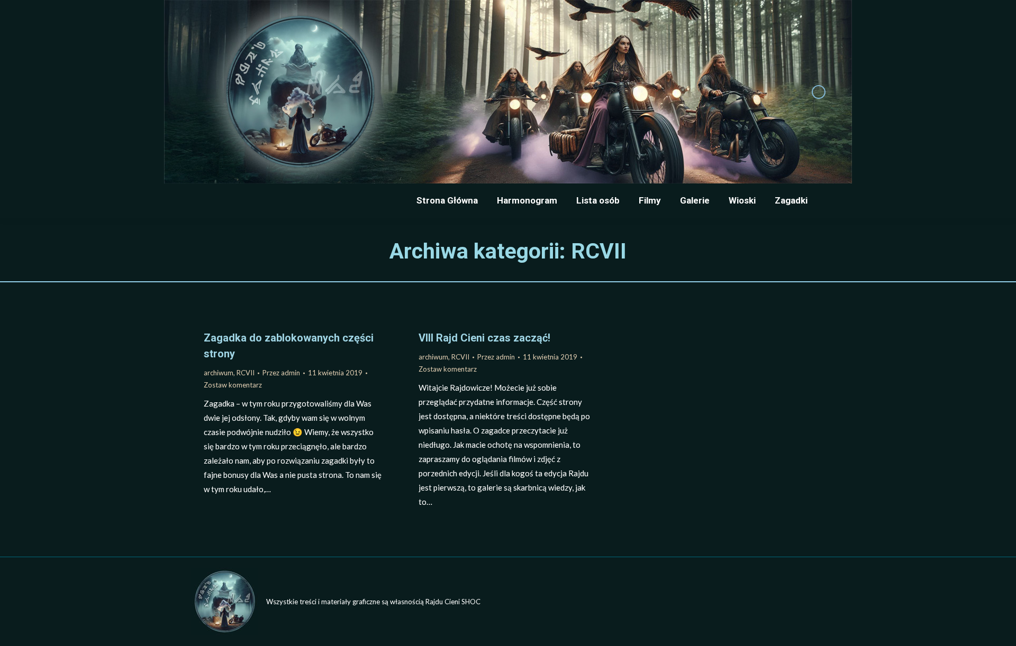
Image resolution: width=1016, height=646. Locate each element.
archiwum (218, 372)
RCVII (246, 372)
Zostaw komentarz (233, 385)
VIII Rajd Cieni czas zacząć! (484, 337)
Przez (281, 372)
